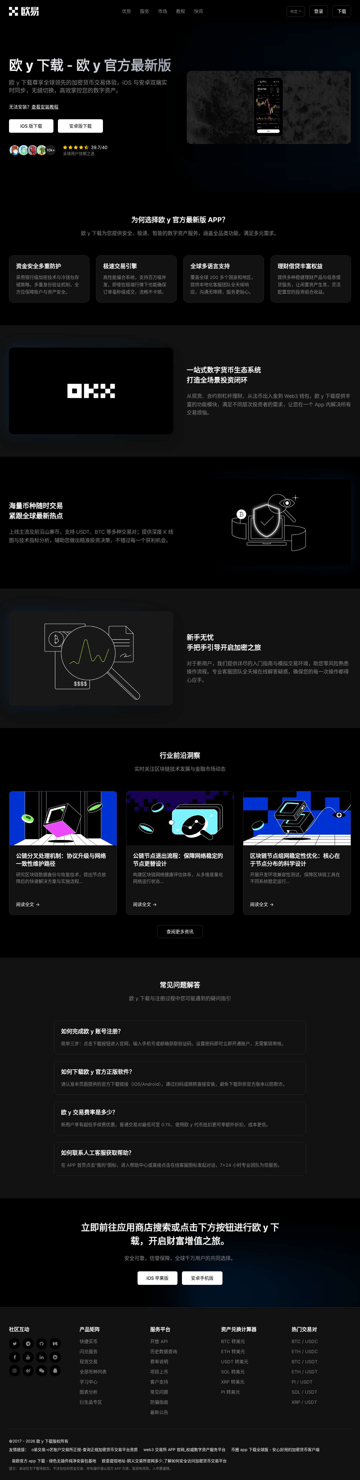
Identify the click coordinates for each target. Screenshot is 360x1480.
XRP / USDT (304, 1402)
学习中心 (89, 1382)
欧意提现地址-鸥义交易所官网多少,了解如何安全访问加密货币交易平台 (164, 1460)
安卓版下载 (80, 126)
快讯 (198, 11)
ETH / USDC (305, 1351)
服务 (144, 11)
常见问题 (159, 1392)
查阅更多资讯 (180, 931)
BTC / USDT (305, 1361)
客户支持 (159, 1382)
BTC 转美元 (233, 1341)
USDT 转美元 (234, 1361)
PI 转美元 (230, 1392)
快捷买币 (89, 1341)
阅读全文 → (28, 904)
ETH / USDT (305, 1372)
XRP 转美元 (232, 1382)
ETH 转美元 (233, 1351)
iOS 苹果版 (157, 1278)
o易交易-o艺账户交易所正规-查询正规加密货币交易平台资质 (85, 1449)
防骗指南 (159, 1402)
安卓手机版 (202, 1278)
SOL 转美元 (233, 1372)
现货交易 (89, 1361)
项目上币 (159, 1372)
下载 (341, 11)
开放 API (159, 1341)
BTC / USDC (305, 1341)
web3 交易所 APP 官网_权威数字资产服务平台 (184, 1449)
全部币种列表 (93, 1372)
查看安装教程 (45, 107)
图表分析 (89, 1392)
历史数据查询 (163, 1351)
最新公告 (159, 1412)
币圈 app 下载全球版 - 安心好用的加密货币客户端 (275, 1449)
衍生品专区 (91, 1402)
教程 (180, 11)
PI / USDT (302, 1382)
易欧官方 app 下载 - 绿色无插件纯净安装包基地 (54, 1460)
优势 (126, 11)
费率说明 (159, 1361)
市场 (162, 11)
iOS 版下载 (31, 126)
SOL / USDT (304, 1392)
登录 (318, 11)
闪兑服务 (89, 1351)
